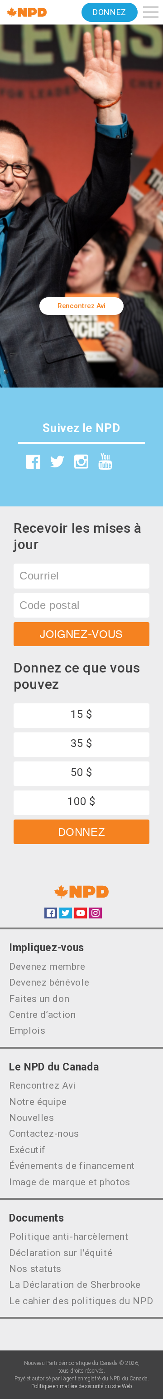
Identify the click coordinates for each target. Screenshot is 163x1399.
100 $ (81, 801)
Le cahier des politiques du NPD (81, 1301)
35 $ (81, 743)
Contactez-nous (44, 1133)
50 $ (81, 772)
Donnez (109, 12)
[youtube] (105, 461)
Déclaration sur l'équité (60, 1252)
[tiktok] (129, 465)
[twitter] (57, 461)
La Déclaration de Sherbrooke (75, 1284)
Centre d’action (42, 1014)
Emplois (27, 1030)
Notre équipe (38, 1101)
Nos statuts (35, 1268)
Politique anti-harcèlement (69, 1236)
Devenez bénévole (49, 982)
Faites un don (39, 998)
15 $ (81, 714)
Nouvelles (31, 1117)
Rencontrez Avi (82, 306)
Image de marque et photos (69, 1182)
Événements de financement (72, 1165)
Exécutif (27, 1149)
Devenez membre (47, 966)
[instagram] (81, 461)
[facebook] (33, 461)
